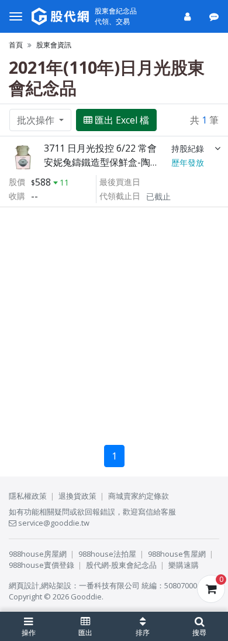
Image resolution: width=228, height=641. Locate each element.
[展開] (217, 148)
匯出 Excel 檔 (122, 120)
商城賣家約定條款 (138, 496)
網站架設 (56, 585)
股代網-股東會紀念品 (121, 565)
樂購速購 (183, 565)
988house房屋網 (38, 554)
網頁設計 (24, 585)
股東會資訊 (53, 45)
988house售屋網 (177, 554)
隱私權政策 (28, 496)
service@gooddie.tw (52, 522)
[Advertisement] (114, 321)
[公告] (215, 16)
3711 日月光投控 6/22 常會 (100, 148)
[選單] (16, 16)
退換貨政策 (77, 496)
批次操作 (37, 120)
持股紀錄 (187, 148)
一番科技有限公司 (109, 585)
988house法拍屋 (107, 554)
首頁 (16, 45)
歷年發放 (187, 162)
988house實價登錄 (41, 565)
